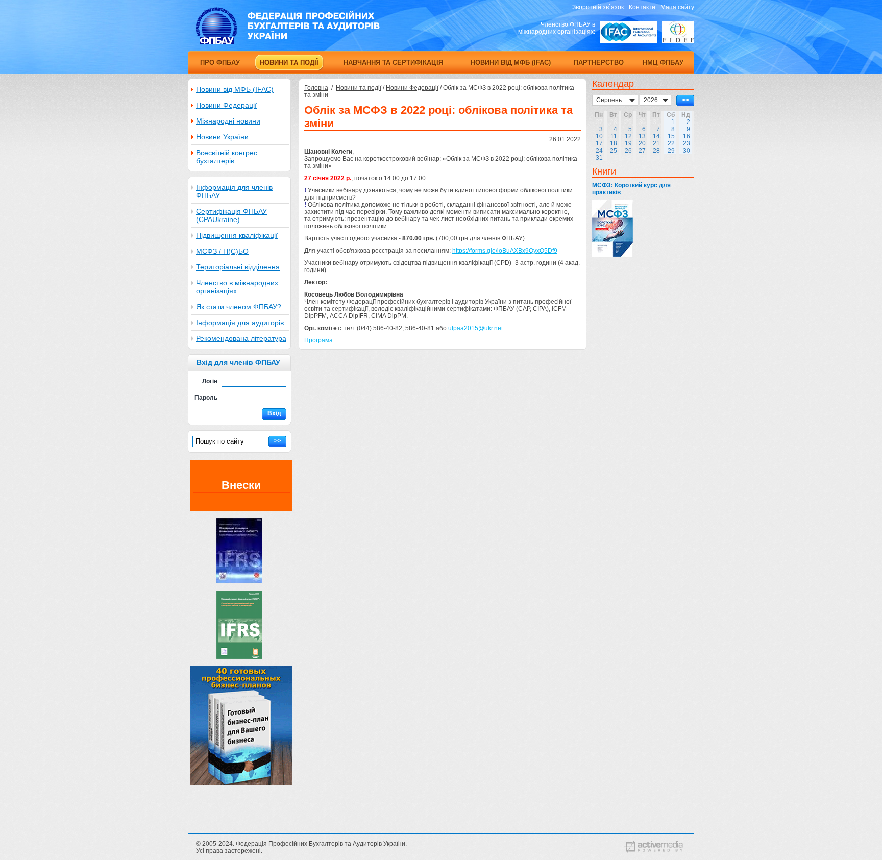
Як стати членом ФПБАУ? (238, 307)
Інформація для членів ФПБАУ (234, 191)
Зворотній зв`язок (598, 7)
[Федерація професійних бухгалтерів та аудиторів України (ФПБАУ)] (288, 42)
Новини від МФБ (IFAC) (235, 89)
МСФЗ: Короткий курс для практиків (631, 189)
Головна (316, 87)
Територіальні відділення (238, 267)
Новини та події (358, 87)
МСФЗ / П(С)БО (222, 251)
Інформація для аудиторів (240, 322)
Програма (318, 340)
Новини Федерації (226, 105)
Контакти (642, 7)
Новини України (222, 137)
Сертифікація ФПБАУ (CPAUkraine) (231, 215)
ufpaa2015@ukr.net (475, 328)
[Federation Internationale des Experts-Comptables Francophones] (678, 32)
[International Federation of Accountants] (628, 32)
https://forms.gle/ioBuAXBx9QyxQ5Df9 (504, 250)
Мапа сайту (677, 7)
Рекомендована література (241, 338)
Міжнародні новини (228, 121)
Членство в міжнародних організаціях (237, 287)
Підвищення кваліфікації (237, 235)
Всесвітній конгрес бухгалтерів (226, 157)
